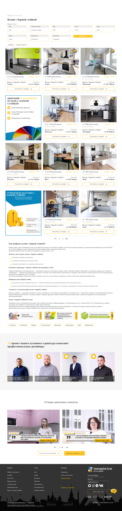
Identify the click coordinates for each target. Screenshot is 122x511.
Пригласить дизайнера (72, 453)
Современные (69, 325)
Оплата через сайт (98, 491)
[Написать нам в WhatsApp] (93, 485)
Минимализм (89, 325)
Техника (9, 475)
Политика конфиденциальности (16, 502)
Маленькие (58, 325)
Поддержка (64, 472)
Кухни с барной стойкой (14, 490)
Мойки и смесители (13, 472)
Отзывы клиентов (39, 490)
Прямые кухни (11, 481)
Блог (35, 472)
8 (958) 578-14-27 (93, 482)
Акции (36, 475)
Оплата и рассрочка (67, 475)
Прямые (33, 325)
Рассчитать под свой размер (47, 453)
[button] (39, 61)
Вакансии (37, 481)
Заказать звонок (65, 478)
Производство (38, 484)
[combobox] (17, 30)
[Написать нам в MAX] (89, 486)
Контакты (37, 478)
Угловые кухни (11, 484)
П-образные (23, 325)
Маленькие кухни (12, 487)
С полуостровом (45, 325)
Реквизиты (31, 502)
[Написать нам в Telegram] (97, 485)
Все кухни (10, 478)
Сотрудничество (39, 487)
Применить (83, 36)
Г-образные (12, 325)
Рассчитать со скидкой (22, 89)
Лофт (79, 325)
